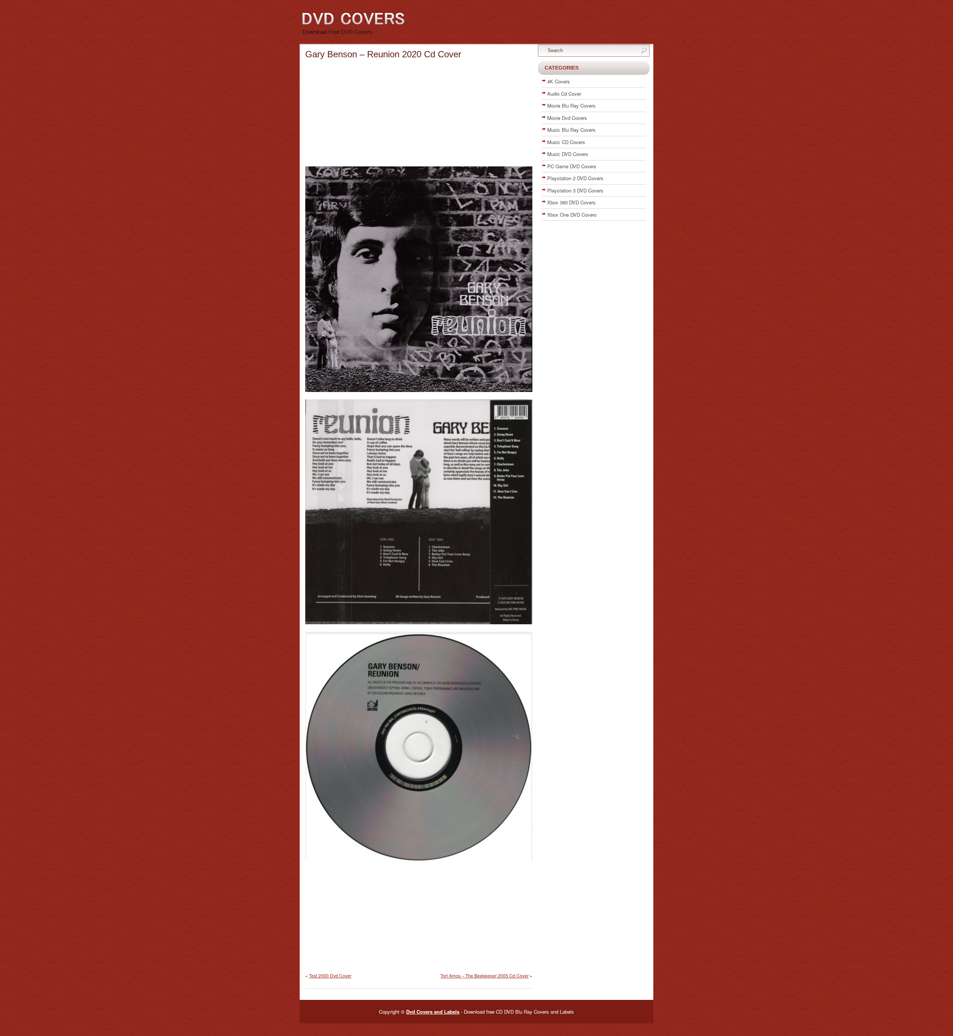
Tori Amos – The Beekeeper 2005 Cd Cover (484, 975)
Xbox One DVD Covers (572, 214)
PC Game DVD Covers (571, 166)
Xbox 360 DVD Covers (571, 202)
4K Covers (558, 81)
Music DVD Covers (567, 153)
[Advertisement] (418, 114)
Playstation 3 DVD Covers (575, 190)
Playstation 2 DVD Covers (575, 178)
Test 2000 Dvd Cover (330, 975)
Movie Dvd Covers (567, 117)
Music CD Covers (566, 142)
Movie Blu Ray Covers (571, 105)
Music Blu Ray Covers (571, 129)
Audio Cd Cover (564, 93)
